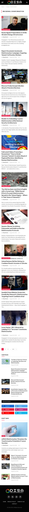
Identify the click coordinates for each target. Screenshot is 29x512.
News (3, 436)
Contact (14, 503)
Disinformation (6, 29)
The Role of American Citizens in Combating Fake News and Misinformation (19, 361)
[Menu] (2, 2)
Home (4, 501)
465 (13, 349)
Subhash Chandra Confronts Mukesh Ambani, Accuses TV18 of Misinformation (19, 476)
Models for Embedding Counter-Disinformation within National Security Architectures (12, 121)
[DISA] (14, 2)
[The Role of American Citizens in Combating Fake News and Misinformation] (6, 361)
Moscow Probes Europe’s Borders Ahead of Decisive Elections (18, 381)
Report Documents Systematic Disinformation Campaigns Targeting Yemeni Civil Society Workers (14, 53)
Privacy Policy (12, 501)
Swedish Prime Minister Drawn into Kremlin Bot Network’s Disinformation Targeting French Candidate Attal (14, 294)
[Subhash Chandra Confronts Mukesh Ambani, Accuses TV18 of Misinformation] (6, 476)
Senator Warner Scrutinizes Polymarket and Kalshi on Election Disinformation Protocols (12, 228)
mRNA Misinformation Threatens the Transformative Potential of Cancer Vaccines (14, 441)
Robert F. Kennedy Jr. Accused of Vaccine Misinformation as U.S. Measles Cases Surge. (19, 457)
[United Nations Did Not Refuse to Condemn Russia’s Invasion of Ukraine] (14, 251)
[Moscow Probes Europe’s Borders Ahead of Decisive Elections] (14, 76)
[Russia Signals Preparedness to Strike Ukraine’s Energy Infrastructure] (14, 23)
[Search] (27, 2)
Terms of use (21, 501)
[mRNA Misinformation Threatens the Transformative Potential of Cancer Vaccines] (15, 429)
